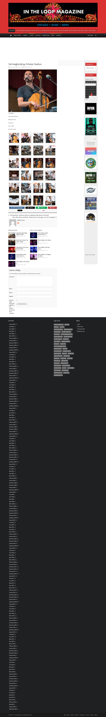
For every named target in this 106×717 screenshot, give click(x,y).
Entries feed (80, 326)
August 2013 (12, 688)
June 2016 (11, 608)
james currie (57, 348)
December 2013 (12, 678)
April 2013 (11, 697)
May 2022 (11, 443)
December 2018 (12, 538)
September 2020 (13, 489)
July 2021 (11, 466)
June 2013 (11, 692)
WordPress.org (80, 331)
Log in (78, 324)
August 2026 (12, 324)
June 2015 (11, 636)
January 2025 (12, 368)
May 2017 (11, 583)
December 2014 (12, 650)
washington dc (58, 375)
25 (89, 94)
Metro (64, 353)
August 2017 (12, 576)
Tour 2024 (71, 367)
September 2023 (13, 405)
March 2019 (12, 531)
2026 (62, 327)
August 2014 (12, 660)
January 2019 (12, 536)
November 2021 (13, 457)
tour (64, 367)
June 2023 (11, 412)
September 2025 (13, 350)
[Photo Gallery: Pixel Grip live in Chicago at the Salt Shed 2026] (33, 250)
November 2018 (13, 541)
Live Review (57, 351)
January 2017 (12, 592)
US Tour (66, 372)
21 (95, 92)
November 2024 (13, 373)
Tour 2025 (57, 370)
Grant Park (57, 341)
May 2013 (11, 695)
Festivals (76, 715)
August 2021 (12, 464)
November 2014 (13, 653)
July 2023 (11, 410)
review (69, 358)
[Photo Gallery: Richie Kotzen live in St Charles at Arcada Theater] (11, 257)
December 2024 (12, 371)
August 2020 (12, 492)
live (65, 348)
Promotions (82, 715)
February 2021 (12, 478)
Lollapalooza (66, 351)
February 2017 (12, 590)
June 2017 (11, 580)
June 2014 (11, 664)
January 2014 (12, 676)
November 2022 (13, 429)
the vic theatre (66, 365)
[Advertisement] (53, 50)
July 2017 (11, 578)
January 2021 (12, 480)
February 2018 (12, 562)
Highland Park (66, 341)
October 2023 (12, 403)
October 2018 (12, 543)
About (91, 715)
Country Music (58, 339)
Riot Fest (57, 360)
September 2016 (13, 601)
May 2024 (11, 387)
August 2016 (12, 604)
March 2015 (12, 643)
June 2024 (11, 385)
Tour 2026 (65, 370)
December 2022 (12, 426)
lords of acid (57, 353)
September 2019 (13, 517)
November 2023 (13, 401)
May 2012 (11, 704)
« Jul (86, 99)
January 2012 (12, 706)
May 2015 (11, 639)
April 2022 (11, 445)
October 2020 (12, 487)
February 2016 (12, 618)
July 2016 (11, 606)
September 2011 (13, 709)
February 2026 (12, 338)
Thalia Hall (57, 365)
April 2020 (11, 501)
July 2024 (11, 382)
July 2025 (11, 354)
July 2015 (11, 634)
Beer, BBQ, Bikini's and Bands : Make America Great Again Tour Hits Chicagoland (33, 217)
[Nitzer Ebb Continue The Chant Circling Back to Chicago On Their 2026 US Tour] (11, 242)
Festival (65, 339)
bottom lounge (68, 329)
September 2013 (13, 685)
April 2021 (11, 473)
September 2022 (13, 433)
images (62, 343)
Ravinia (63, 358)
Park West (66, 355)
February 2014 (12, 674)
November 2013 (13, 681)
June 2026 (11, 329)
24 (87, 94)
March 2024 (12, 392)
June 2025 (11, 357)
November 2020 (13, 485)
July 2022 (11, 438)
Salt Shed (64, 360)
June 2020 (11, 496)
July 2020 (11, 494)
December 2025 (12, 343)
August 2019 (12, 520)
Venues (87, 715)
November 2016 (13, 597)
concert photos (58, 336)
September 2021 (13, 461)
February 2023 (12, 422)
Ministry (70, 353)
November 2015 (13, 625)
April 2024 (11, 389)
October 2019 (12, 515)
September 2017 (13, 573)
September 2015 (13, 629)
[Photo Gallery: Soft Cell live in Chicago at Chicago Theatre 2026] (11, 264)
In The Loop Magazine (60, 346)
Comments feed (81, 329)
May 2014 (11, 667)
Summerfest (64, 363)
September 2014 (13, 657)
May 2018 (11, 555)
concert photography (66, 334)
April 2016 (11, 613)
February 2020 (12, 506)
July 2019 (11, 522)
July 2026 (11, 326)
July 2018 (11, 550)
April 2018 (11, 557)
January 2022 (12, 452)
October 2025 (12, 347)
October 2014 (12, 655)
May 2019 (11, 527)
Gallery (95, 715)
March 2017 (12, 587)
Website (11, 296)
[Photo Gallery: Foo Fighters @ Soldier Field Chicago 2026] (33, 257)
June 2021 (11, 468)
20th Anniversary (58, 324)
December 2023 (12, 398)
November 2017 (13, 569)
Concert (57, 334)
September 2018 (13, 545)
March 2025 (12, 364)
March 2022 (12, 447)
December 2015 (12, 622)
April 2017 (11, 585)
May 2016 (11, 611)
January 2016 (12, 620)
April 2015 (11, 641)
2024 (67, 324)
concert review (68, 336)
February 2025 (12, 366)
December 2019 (12, 510)
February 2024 (12, 394)
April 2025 (11, 361)
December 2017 (12, 566)
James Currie (20, 67)
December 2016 (12, 594)
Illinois (56, 343)
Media (25, 67)
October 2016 (12, 599)
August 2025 (12, 352)
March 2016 (12, 615)
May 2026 (11, 331)
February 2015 (12, 646)
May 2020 (11, 499)
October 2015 (12, 627)
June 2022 (11, 440)
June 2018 (11, 552)
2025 (56, 327)
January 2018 (12, 564)
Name (11, 288)
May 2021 (11, 471)
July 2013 (11, 690)
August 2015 (12, 632)
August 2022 (12, 436)
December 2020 (12, 482)
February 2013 (12, 702)
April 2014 (11, 669)
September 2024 (13, 378)
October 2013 (12, 683)
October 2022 (12, 431)
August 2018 (12, 548)
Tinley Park (57, 367)
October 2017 (12, 571)
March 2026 (12, 336)
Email (11, 292)
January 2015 (12, 648)
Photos (28, 67)
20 (93, 92)
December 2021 (12, 454)
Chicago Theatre (66, 331)
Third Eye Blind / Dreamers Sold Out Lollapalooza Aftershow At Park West (29, 215)
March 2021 (12, 475)
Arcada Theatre (58, 329)
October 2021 (12, 459)
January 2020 (12, 508)
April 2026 (11, 333)
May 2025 (11, 359)
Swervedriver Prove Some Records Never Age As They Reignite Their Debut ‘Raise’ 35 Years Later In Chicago (56, 30)
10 (87, 89)
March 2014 (12, 671)
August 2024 (12, 380)
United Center (58, 372)
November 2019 (13, 513)
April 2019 (11, 529)
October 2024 (12, 375)
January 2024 (12, 396)
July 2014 (11, 662)
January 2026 (12, 340)
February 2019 (12, 534)
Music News (67, 715)
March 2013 (12, 699)
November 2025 (13, 345)
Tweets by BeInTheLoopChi (37, 320)
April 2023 (11, 417)
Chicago (57, 331)
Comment (12, 276)
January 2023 (12, 424)
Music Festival (58, 355)
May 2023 (11, 415)
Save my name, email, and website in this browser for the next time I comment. (12, 307)
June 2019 (11, 524)
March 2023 (12, 419)
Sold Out (56, 363)
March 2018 (12, 559)
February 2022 (12, 450)
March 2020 (12, 503)
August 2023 (12, 408)
